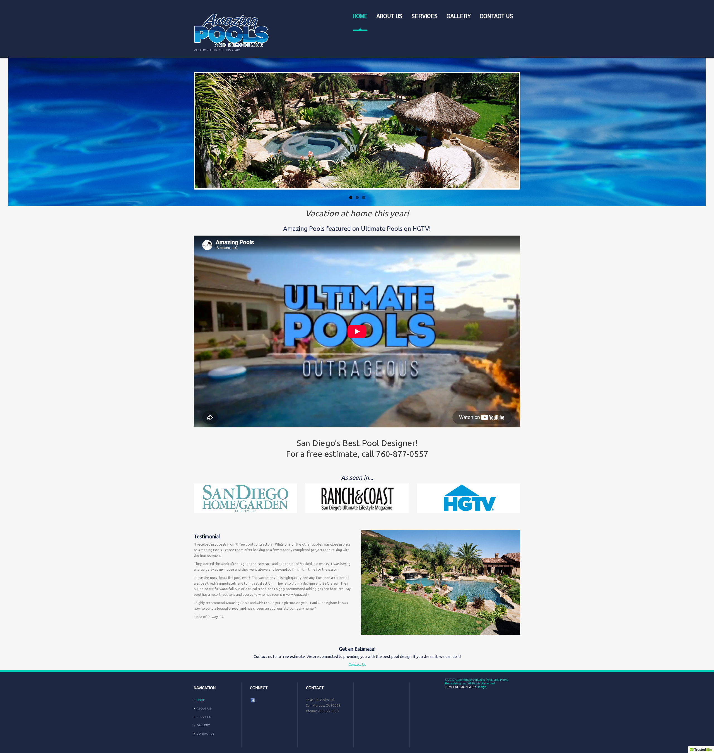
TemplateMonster (460, 687)
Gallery (459, 15)
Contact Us (496, 15)
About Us (389, 15)
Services (424, 15)
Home (360, 15)
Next (513, 130)
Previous (200, 130)
